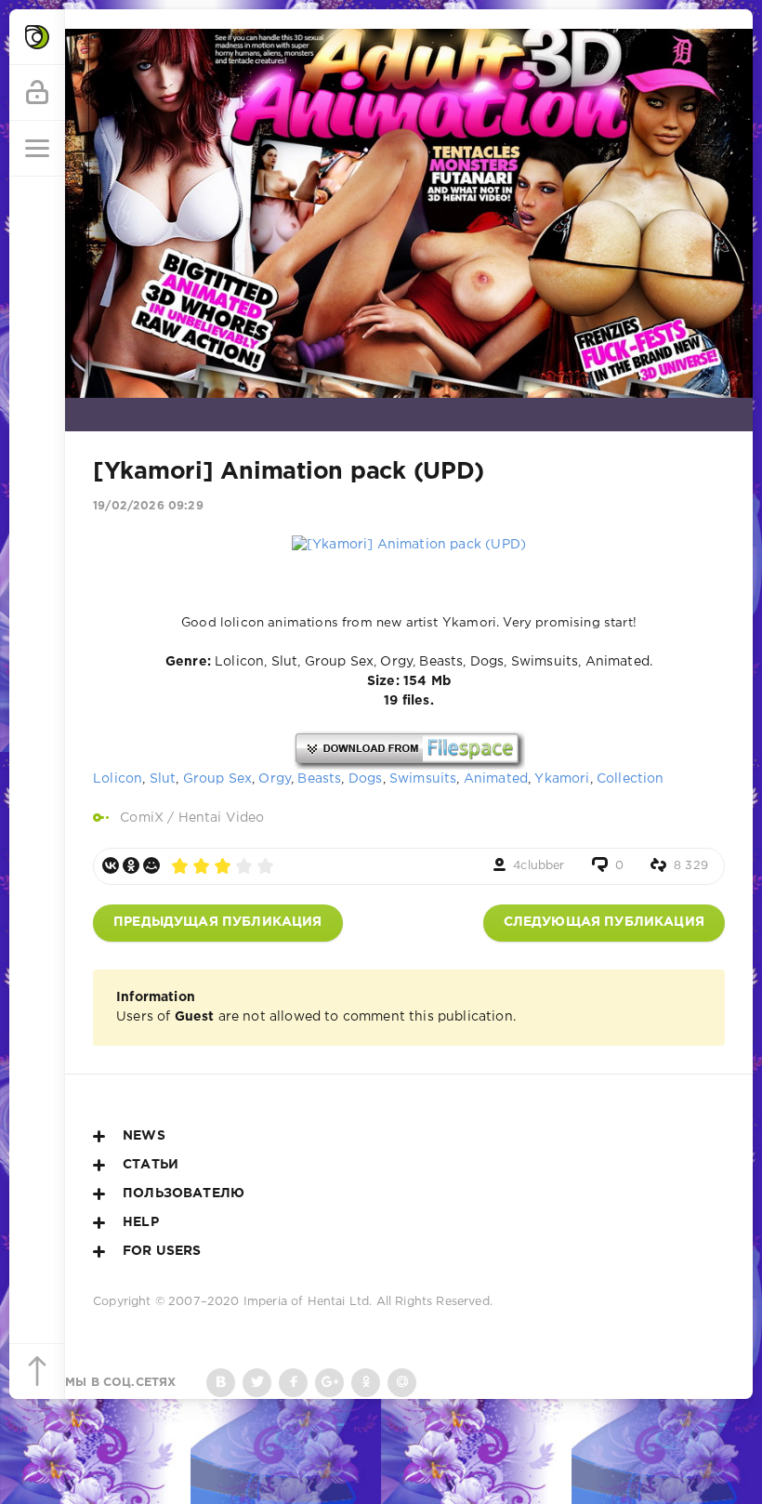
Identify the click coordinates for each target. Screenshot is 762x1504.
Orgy (274, 779)
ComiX (142, 818)
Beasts (319, 779)
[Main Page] (37, 37)
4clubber (538, 866)
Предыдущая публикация (217, 922)
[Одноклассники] (131, 865)
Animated (496, 779)
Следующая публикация (604, 922)
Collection (630, 779)
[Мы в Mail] (402, 1382)
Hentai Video (221, 818)
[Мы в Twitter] (257, 1382)
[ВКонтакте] (110, 865)
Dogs (365, 779)
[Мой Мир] (151, 865)
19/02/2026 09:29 (148, 506)
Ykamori (561, 779)
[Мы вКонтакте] (220, 1382)
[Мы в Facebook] (293, 1382)
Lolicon (117, 779)
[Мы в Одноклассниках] (365, 1382)
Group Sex (218, 779)
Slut (163, 779)
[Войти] (37, 93)
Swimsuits (423, 779)
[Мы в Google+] (329, 1382)
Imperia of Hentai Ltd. (309, 1302)
